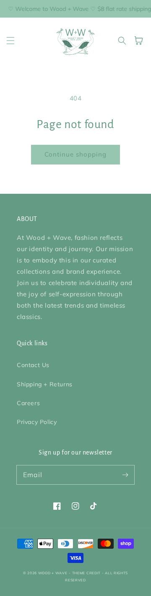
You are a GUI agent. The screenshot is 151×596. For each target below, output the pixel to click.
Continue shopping (75, 154)
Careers (28, 403)
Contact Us (33, 365)
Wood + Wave (53, 573)
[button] (10, 40)
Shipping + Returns (45, 384)
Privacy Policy (37, 422)
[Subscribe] (125, 474)
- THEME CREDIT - (87, 573)
